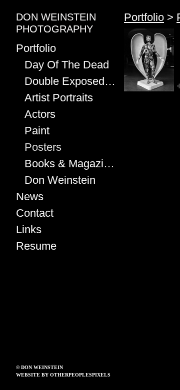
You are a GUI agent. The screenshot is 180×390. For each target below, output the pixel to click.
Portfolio (36, 48)
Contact (35, 213)
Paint (37, 130)
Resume (36, 246)
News (30, 196)
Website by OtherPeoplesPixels (63, 375)
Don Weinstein (60, 180)
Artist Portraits (58, 97)
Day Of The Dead (66, 64)
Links (29, 229)
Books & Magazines (70, 163)
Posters (43, 147)
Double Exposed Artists (70, 81)
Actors (40, 114)
